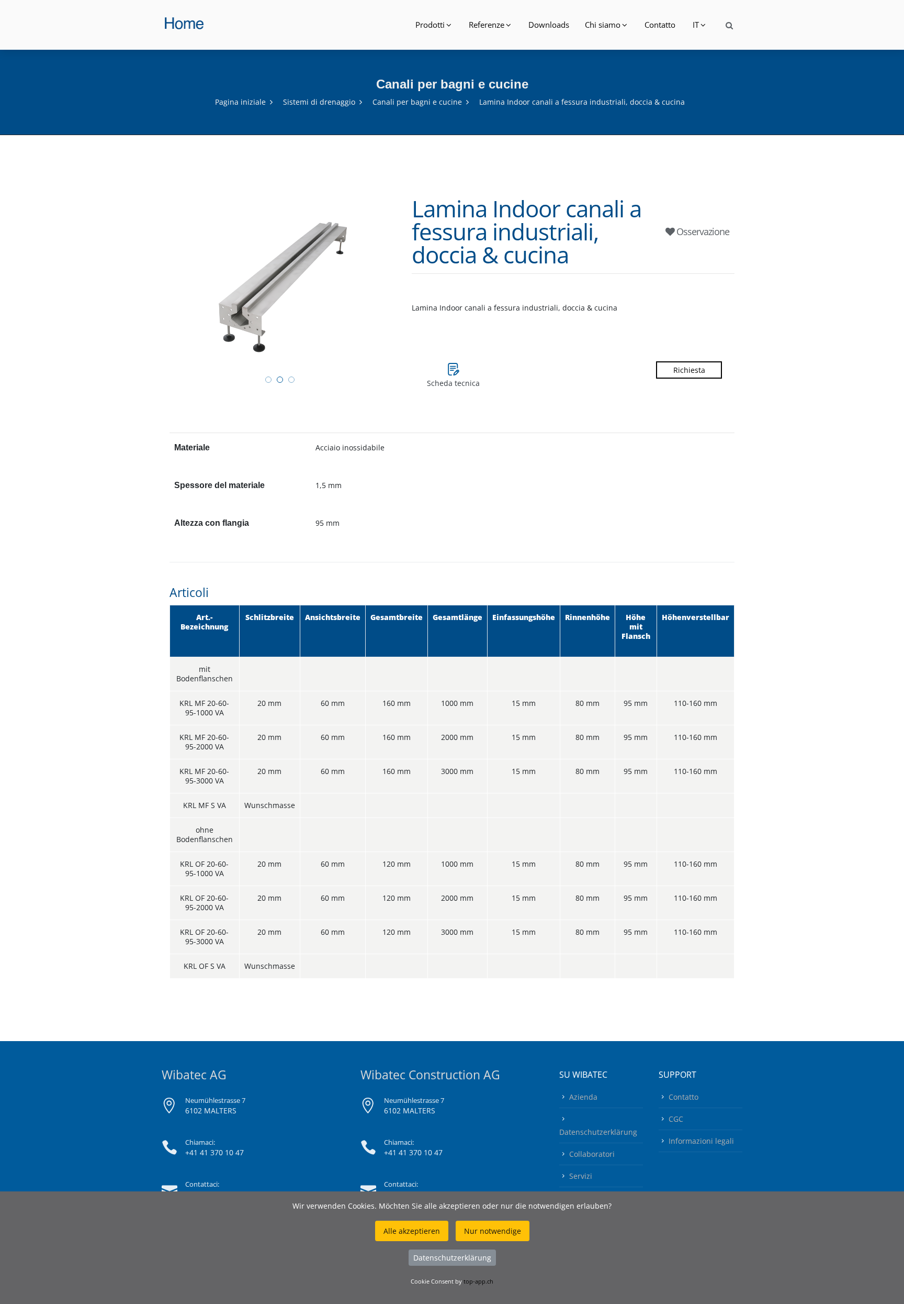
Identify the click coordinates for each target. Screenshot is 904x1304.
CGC (676, 1119)
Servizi (580, 1176)
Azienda (583, 1097)
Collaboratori (592, 1154)
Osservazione (701, 231)
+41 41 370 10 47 (214, 1152)
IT (696, 24)
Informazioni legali (701, 1141)
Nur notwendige (492, 1231)
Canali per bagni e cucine (417, 102)
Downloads (548, 24)
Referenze (486, 24)
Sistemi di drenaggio (319, 102)
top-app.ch (478, 1281)
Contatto (660, 24)
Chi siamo (602, 24)
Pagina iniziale (240, 102)
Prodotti (430, 24)
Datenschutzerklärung (598, 1132)
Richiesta (689, 370)
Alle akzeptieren (411, 1231)
